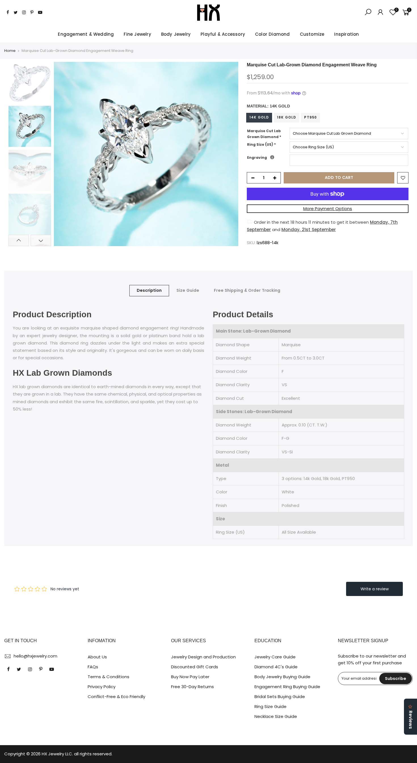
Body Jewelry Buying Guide (282, 677)
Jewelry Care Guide (275, 657)
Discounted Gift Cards (194, 667)
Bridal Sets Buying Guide (279, 696)
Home (10, 50)
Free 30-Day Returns (192, 687)
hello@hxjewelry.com (35, 656)
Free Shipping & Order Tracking (247, 290)
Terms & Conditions (108, 677)
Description (149, 290)
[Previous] (64, 154)
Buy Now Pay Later (190, 677)
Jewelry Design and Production (203, 657)
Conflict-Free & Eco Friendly (116, 696)
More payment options (327, 209)
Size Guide (187, 290)
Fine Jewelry (137, 34)
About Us (97, 657)
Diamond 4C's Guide (276, 667)
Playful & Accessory (223, 34)
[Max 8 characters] (272, 157)
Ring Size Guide (270, 706)
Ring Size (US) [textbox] (261, 144)
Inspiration (346, 34)
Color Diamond (272, 34)
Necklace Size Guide (275, 716)
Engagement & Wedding (86, 34)
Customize (312, 34)
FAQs (93, 667)
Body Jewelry (176, 34)
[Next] (228, 154)
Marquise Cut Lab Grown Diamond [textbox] (264, 133)
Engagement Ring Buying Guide (287, 687)
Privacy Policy (101, 687)
